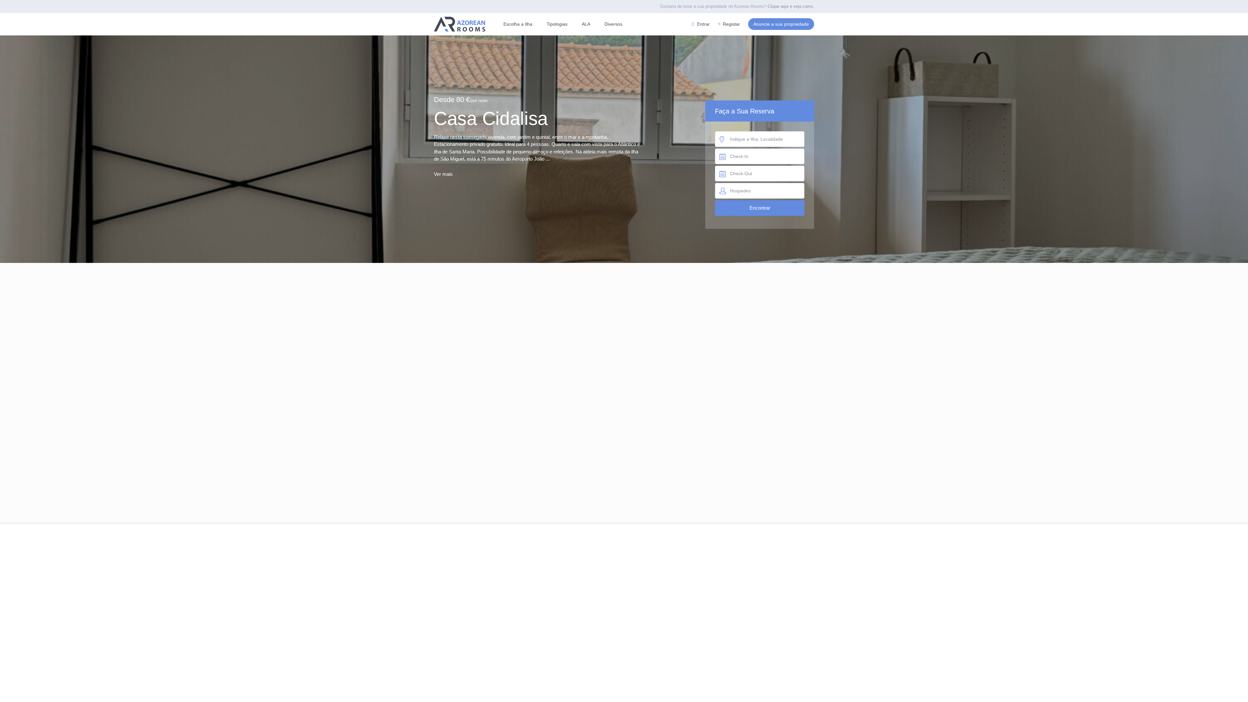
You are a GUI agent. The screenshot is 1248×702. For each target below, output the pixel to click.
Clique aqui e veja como (790, 6)
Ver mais (443, 174)
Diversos (613, 24)
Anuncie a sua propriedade (781, 24)
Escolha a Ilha (517, 24)
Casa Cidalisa (491, 118)
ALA (586, 24)
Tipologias (557, 24)
